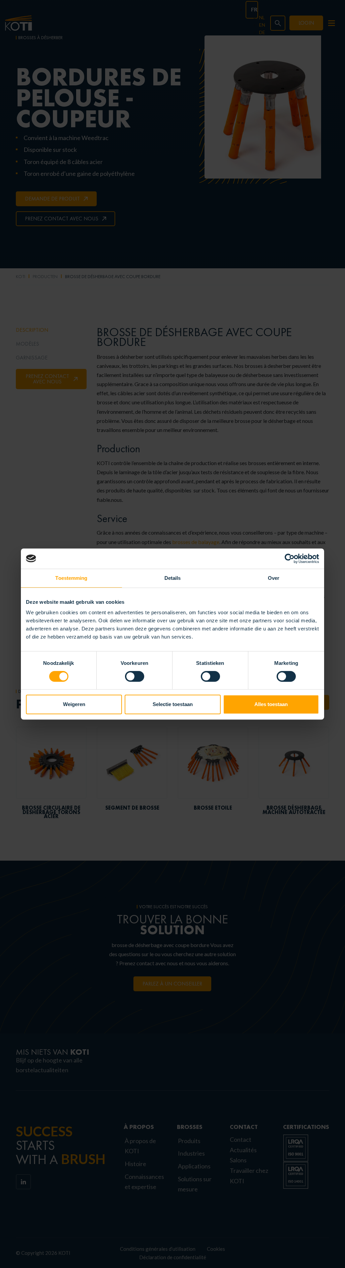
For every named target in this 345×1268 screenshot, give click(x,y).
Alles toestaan (271, 704)
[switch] (134, 676)
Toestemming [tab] (71, 578)
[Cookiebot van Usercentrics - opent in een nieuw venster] (289, 559)
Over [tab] (273, 578)
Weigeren (74, 704)
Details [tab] (172, 578)
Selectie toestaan (173, 704)
